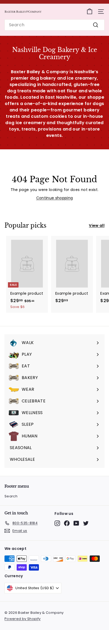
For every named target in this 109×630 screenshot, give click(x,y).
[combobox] (54, 25)
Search (10, 496)
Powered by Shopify (22, 618)
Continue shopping (54, 198)
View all (97, 225)
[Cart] (89, 11)
